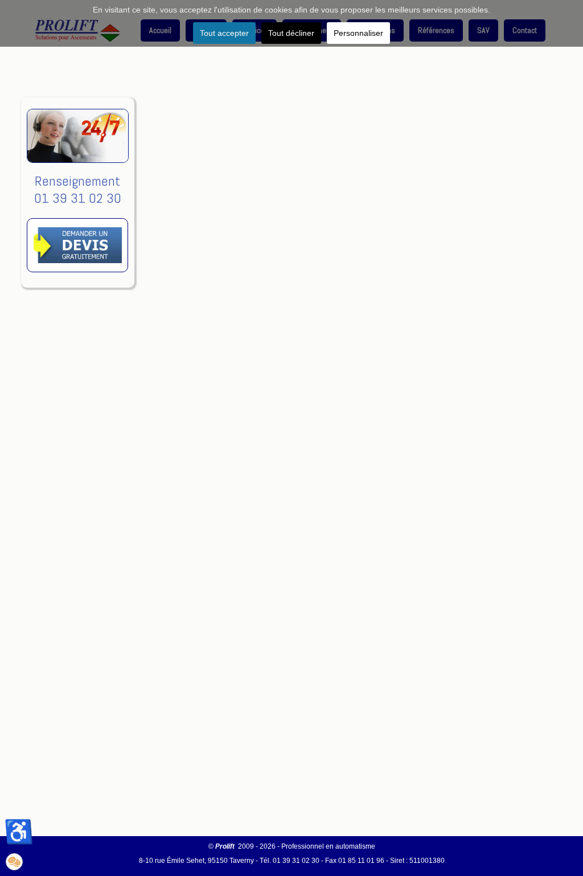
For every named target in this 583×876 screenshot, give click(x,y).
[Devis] (77, 280)
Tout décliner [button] (291, 33)
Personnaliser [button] (358, 33)
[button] (14, 861)
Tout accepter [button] (224, 33)
